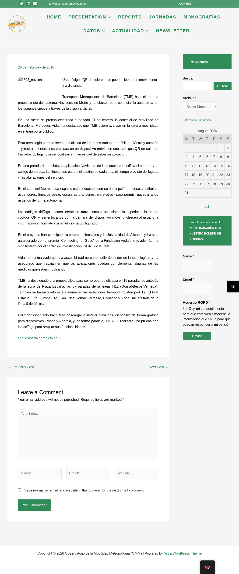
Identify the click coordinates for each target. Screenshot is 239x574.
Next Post (158, 367)
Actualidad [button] (128, 30)
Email (188, 279)
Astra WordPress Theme (183, 553)
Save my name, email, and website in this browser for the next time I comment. (84, 490)
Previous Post (21, 367)
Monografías (201, 16)
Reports (130, 16)
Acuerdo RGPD (196, 302)
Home (54, 16)
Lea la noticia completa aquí (39, 338)
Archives (189, 98)
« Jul (205, 206)
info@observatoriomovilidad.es (66, 3)
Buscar (188, 78)
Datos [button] (91, 30)
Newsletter (173, 30)
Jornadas (162, 16)
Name (188, 256)
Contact (186, 3)
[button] (90, 17)
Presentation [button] (87, 16)
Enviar (197, 336)
